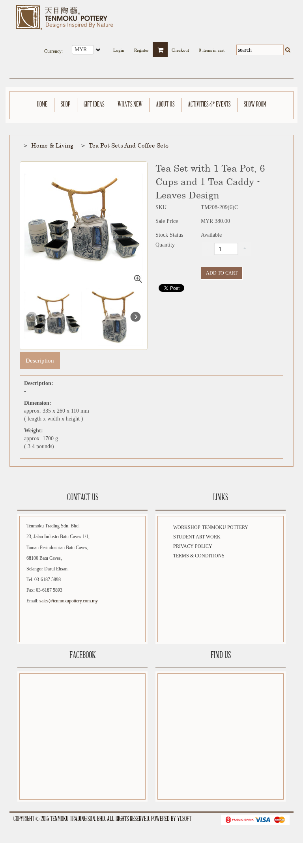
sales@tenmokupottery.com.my (68, 601)
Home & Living (52, 145)
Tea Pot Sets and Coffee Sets (128, 145)
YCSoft (184, 819)
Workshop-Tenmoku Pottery (210, 527)
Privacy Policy (192, 546)
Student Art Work (197, 537)
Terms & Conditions (198, 556)
